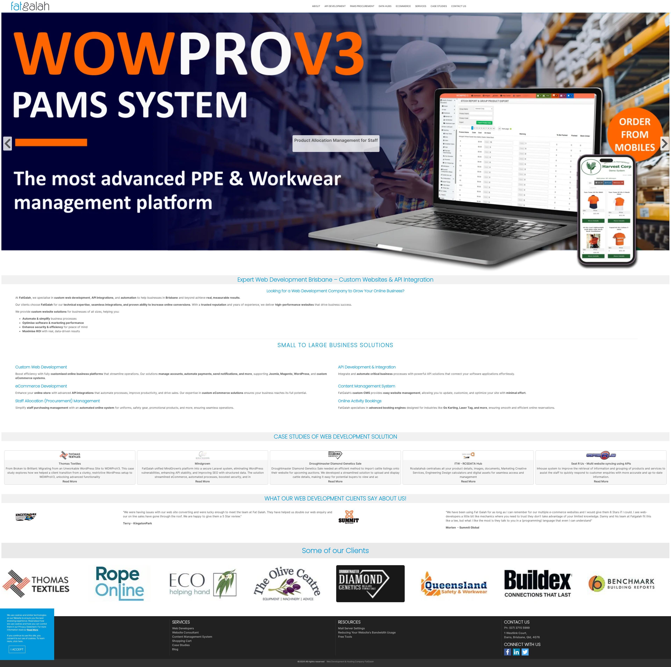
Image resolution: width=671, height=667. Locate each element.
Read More (70, 481)
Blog (175, 649)
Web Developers (183, 628)
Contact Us (458, 6)
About (316, 6)
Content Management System (366, 386)
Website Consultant (185, 632)
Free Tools (345, 636)
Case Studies (439, 6)
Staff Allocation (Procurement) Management (57, 401)
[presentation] (7, 144)
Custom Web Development (41, 367)
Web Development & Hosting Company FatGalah (350, 661)
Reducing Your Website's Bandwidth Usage (367, 632)
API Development (335, 6)
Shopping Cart (182, 641)
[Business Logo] (30, 6)
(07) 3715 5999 (519, 627)
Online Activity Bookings (359, 401)
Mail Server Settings (351, 628)
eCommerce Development (41, 386)
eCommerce (403, 6)
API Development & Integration (367, 367)
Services (420, 6)
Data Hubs (385, 6)
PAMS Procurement (362, 6)
